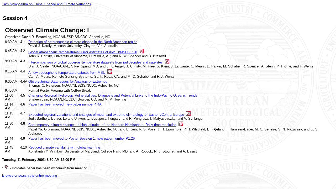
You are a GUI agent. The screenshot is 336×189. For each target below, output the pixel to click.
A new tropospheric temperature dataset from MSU (66, 73)
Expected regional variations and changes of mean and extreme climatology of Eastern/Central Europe (106, 115)
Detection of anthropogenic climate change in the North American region (82, 42)
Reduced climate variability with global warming (64, 147)
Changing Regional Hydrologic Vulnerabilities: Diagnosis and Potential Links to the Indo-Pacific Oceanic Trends (112, 95)
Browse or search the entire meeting (29, 175)
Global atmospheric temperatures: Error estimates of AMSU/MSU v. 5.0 (82, 52)
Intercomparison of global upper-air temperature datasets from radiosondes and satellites (95, 62)
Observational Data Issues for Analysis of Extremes (67, 81)
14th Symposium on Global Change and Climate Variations (46, 4)
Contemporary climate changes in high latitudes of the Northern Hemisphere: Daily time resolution (102, 125)
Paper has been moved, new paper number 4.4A (65, 104)
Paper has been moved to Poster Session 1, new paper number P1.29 (81, 138)
